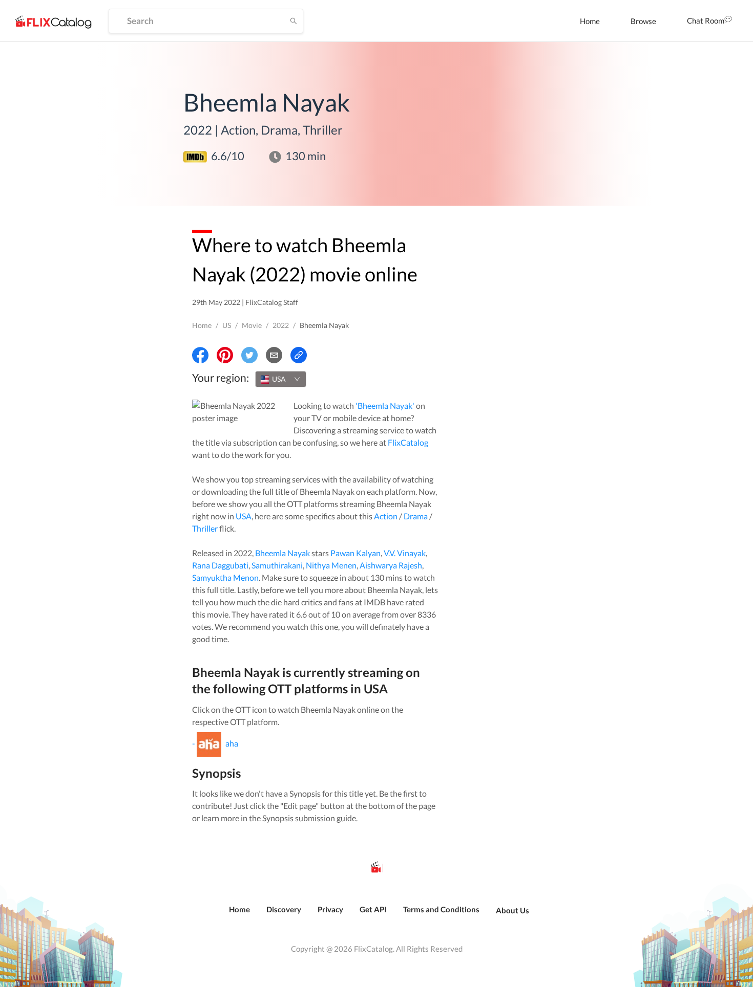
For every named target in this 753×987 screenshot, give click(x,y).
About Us (512, 910)
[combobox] (280, 379)
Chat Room (705, 20)
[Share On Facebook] (200, 355)
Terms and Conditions (441, 909)
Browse (643, 21)
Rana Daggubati (220, 565)
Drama (416, 516)
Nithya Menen (331, 565)
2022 (281, 325)
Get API (373, 909)
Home (590, 21)
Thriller (205, 528)
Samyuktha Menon (225, 577)
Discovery (283, 909)
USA (244, 516)
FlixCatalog (408, 442)
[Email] (274, 355)
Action (386, 516)
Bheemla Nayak (282, 553)
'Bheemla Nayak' (384, 405)
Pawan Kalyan (355, 553)
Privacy (330, 909)
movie (252, 325)
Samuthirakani (277, 565)
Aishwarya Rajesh (391, 565)
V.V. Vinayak (405, 553)
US (226, 325)
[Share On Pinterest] (225, 355)
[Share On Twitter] (249, 355)
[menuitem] (590, 21)
